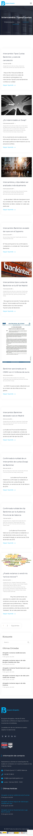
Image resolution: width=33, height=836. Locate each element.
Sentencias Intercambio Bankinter (17, 67)
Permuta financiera (17, 292)
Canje (21, 587)
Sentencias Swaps (12, 131)
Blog (17, 66)
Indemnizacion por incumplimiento (11, 128)
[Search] (28, 642)
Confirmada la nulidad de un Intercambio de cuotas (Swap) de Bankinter (15, 461)
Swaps (21, 131)
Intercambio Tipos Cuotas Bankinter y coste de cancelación (14, 57)
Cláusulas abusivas (23, 191)
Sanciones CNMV (7, 380)
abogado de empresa (16, 520)
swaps (18, 131)
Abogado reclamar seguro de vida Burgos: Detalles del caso (14, 661)
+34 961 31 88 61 (9, 774)
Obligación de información (15, 130)
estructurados (6, 588)
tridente (5, 591)
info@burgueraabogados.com (13, 778)
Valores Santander (11, 591)
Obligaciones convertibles (13, 590)
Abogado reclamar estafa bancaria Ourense (14, 653)
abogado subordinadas (18, 584)
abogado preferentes (16, 582)
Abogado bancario (7, 66)
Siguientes (15, 626)
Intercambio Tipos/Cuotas (10, 192)
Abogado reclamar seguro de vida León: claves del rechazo (16, 676)
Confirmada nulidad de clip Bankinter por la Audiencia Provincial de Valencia (14, 511)
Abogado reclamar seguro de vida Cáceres (14, 684)
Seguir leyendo (8, 85)
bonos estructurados (12, 377)
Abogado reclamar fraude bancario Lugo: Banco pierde (16, 669)
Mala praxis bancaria (7, 292)
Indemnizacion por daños (22, 127)
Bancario (14, 66)
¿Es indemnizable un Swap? (14, 120)
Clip (19, 125)
